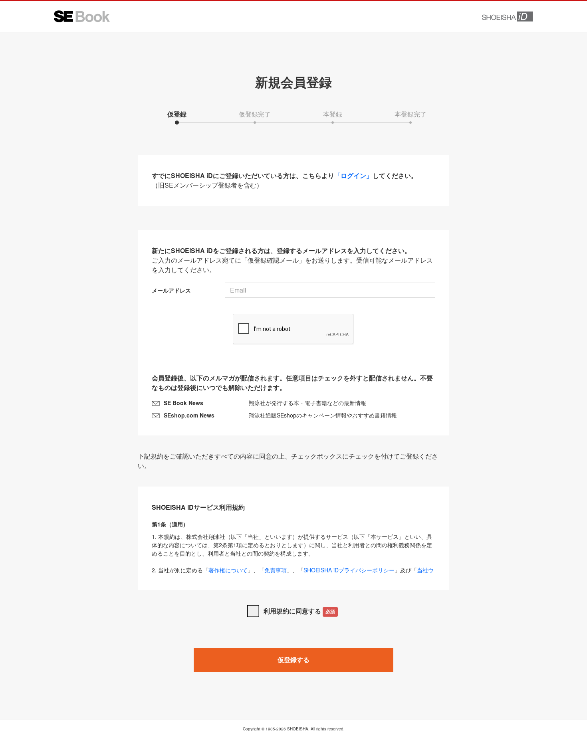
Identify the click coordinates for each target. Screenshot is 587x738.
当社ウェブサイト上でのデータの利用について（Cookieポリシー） (293, 574)
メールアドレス (171, 290)
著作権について (228, 570)
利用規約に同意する (299, 610)
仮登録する (293, 659)
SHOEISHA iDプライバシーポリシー (349, 570)
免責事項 (275, 570)
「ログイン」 (353, 175)
